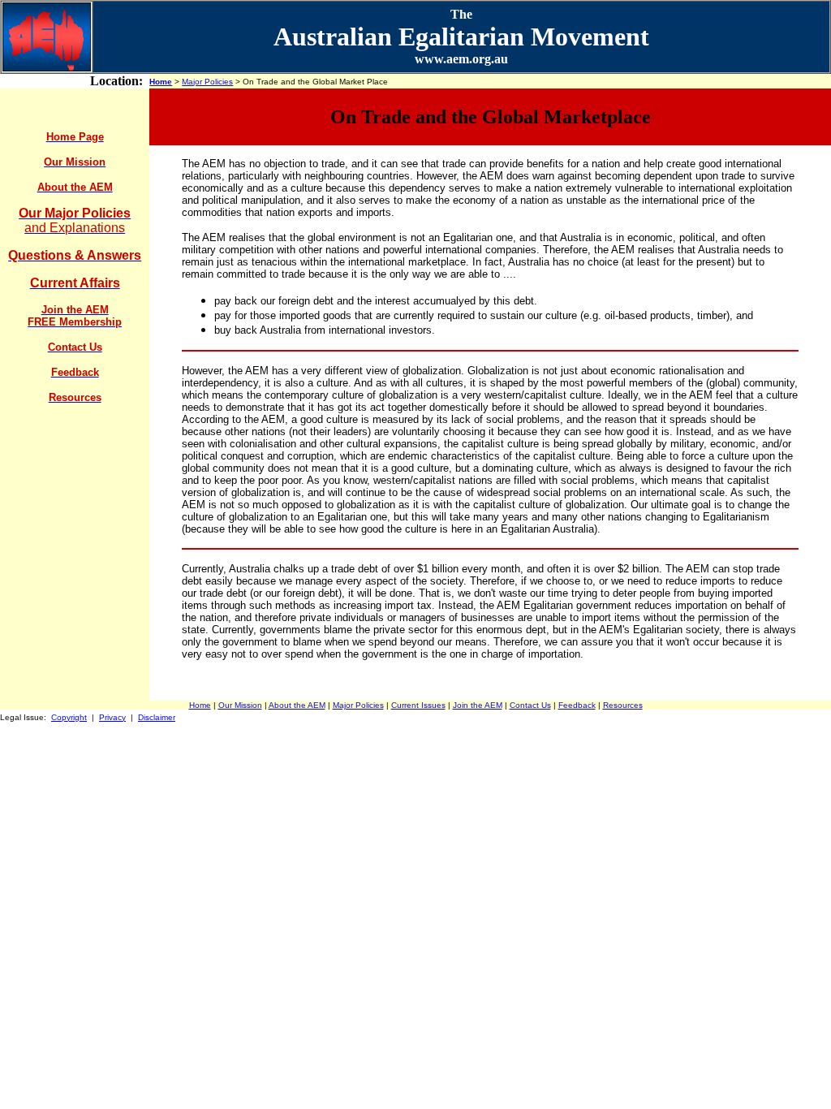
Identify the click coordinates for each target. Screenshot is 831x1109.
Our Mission (240, 705)
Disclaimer (156, 717)
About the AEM (297, 705)
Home (160, 81)
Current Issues (418, 705)
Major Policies (207, 81)
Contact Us (530, 705)
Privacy (112, 717)
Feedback (577, 705)
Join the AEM (477, 705)
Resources (623, 705)
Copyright (69, 717)
